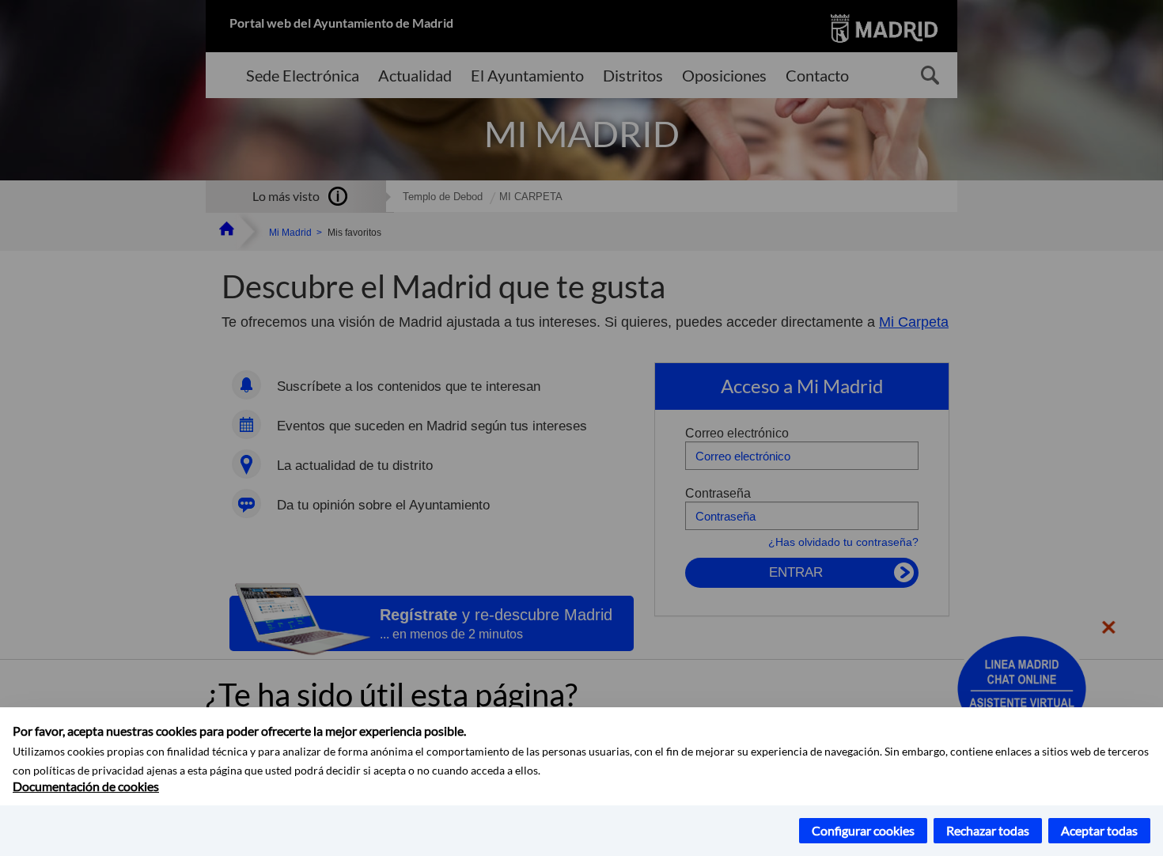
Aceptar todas (1099, 830)
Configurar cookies (863, 830)
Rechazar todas (987, 830)
